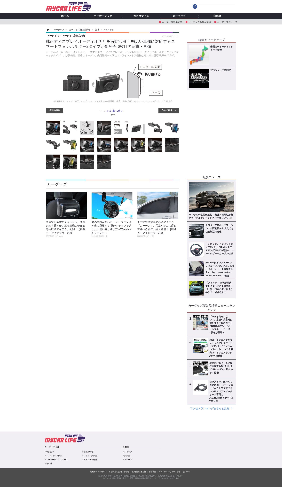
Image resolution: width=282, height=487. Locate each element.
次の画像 (168, 110)
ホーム (65, 16)
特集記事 (50, 452)
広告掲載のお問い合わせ (119, 472)
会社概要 (152, 472)
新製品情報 (88, 452)
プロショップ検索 (54, 456)
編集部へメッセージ (98, 472)
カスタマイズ (141, 16)
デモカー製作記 (90, 459)
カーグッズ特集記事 (172, 22)
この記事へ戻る (113, 112)
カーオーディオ (103, 16)
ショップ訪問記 (90, 456)
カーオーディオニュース (57, 459)
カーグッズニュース (227, 22)
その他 (49, 463)
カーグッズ (179, 16)
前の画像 (55, 110)
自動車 (217, 16)
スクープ (128, 459)
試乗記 (127, 456)
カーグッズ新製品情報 (199, 22)
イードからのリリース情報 (169, 472)
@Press (186, 472)
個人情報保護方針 (139, 472)
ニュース (128, 452)
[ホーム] (48, 30)
